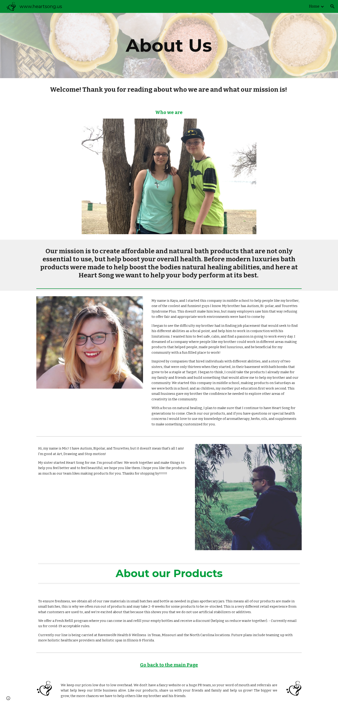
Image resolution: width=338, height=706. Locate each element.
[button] (332, 6)
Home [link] (314, 6)
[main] (169, 45)
